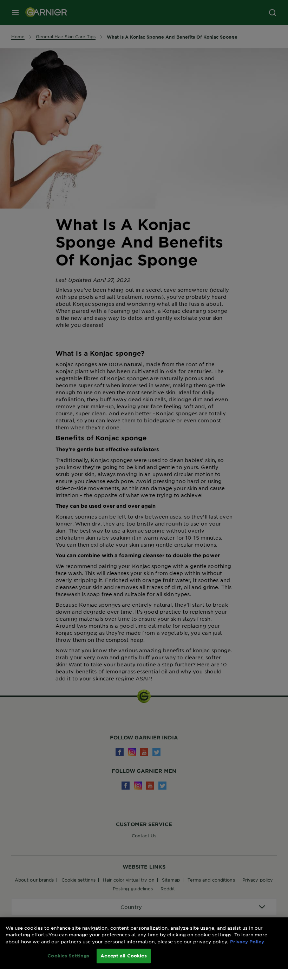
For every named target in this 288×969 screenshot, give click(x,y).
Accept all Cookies (123, 955)
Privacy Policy (247, 941)
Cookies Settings (68, 955)
